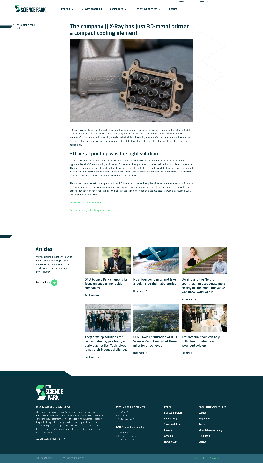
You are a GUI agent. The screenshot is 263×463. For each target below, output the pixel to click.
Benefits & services (146, 9)
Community (116, 9)
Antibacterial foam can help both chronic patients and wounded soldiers (201, 341)
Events (173, 9)
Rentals (65, 9)
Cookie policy (200, 458)
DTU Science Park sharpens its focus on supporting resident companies (106, 284)
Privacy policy (216, 458)
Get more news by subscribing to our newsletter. (93, 210)
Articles (181, 2)
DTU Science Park (201, 2)
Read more (90, 295)
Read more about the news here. (85, 203)
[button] (242, 2)
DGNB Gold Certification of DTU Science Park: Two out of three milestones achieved (155, 341)
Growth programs (92, 9)
